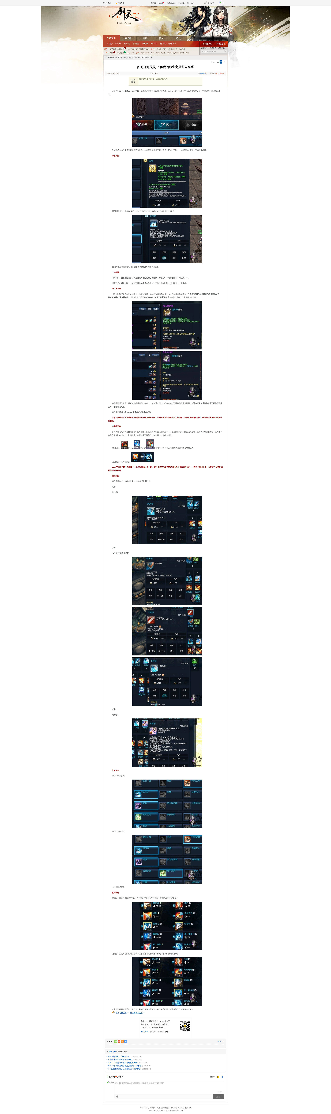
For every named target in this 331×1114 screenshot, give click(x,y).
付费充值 (221, 43)
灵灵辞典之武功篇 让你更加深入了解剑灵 (124, 1069)
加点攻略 (131, 49)
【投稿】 (221, 73)
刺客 (157, 53)
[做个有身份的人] (218, 1077)
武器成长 (121, 49)
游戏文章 (119, 57)
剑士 (142, 53)
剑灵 (112, 57)
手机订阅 (203, 73)
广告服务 (159, 1108)
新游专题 (213, 48)
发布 (218, 1097)
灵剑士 (175, 53)
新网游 (153, 3)
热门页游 (190, 3)
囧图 (164, 49)
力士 (152, 53)
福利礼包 (207, 43)
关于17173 (143, 1108)
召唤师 (169, 53)
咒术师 (181, 53)
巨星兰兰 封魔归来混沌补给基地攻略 (122, 1063)
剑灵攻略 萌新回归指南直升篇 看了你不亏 (124, 1066)
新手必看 (113, 49)
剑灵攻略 (112, 1051)
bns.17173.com (124, 23)
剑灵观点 (171, 49)
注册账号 (204, 48)
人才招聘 (151, 1108)
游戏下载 (221, 48)
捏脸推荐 (139, 49)
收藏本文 (221, 1041)
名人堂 (182, 49)
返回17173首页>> (137, 1013)
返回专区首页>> (122, 1013)
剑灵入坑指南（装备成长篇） (119, 1056)
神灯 (111, 53)
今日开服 (181, 3)
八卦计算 (131, 53)
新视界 (158, 49)
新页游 (161, 3)
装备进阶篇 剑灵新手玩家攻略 (120, 1059)
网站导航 (121, 3)
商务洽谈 (166, 1108)
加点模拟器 (120, 53)
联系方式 (174, 1108)
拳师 (147, 53)
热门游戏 (211, 3)
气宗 (187, 53)
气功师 (162, 53)
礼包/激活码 (171, 3)
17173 (107, 57)
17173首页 (107, 3)
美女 (177, 49)
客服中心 (181, 1108)
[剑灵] (124, 14)
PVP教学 (146, 49)
